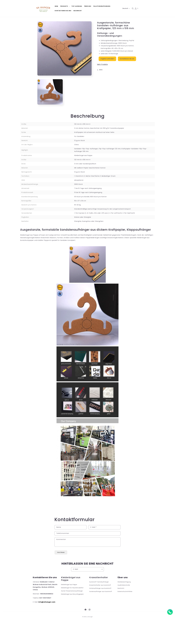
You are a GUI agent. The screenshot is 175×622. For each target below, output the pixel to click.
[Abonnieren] (102, 569)
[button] (64, 6)
